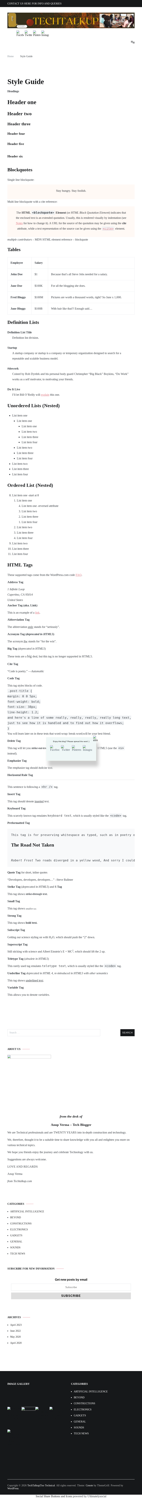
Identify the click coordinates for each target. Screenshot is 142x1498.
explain (45, 394)
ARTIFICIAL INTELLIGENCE (27, 1211)
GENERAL (16, 1241)
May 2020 (15, 1336)
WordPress (12, 1488)
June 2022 (15, 1330)
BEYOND (15, 1217)
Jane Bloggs (18, 308)
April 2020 (16, 1343)
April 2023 (16, 1325)
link (37, 612)
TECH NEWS (17, 1253)
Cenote (89, 1485)
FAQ (79, 574)
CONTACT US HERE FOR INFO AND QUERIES (34, 3)
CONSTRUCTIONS (21, 1223)
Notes (19, 223)
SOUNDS (15, 1247)
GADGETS (16, 1235)
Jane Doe (16, 285)
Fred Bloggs (18, 297)
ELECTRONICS (19, 1229)
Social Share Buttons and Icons (54, 1496)
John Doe (17, 274)
